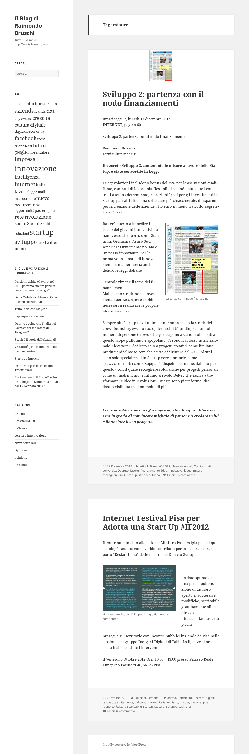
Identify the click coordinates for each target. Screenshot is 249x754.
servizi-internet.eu (119, 153)
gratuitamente (123, 702)
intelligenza (27, 177)
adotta (171, 698)
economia (36, 131)
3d (17, 103)
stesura (159, 707)
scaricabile (134, 707)
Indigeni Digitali (152, 641)
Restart (121, 707)
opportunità (24, 210)
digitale (38, 125)
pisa (51, 210)
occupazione (28, 205)
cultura (22, 125)
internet (25, 184)
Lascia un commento (181, 475)
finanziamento (150, 470)
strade (142, 475)
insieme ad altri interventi (136, 647)
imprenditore (38, 152)
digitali (21, 131)
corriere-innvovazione (30, 436)
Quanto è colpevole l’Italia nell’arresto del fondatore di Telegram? (36, 327)
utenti (20, 248)
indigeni (140, 702)
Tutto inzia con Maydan (31, 309)
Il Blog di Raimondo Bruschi (28, 25)
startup (42, 232)
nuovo (42, 198)
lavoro (21, 191)
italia (40, 185)
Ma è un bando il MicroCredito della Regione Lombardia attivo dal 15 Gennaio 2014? (36, 381)
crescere (26, 119)
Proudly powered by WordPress (124, 744)
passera (41, 210)
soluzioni (22, 233)
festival (107, 702)
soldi (47, 223)
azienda (25, 110)
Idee (164, 470)
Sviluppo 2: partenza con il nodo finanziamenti (153, 98)
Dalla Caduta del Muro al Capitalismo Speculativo (36, 299)
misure (198, 470)
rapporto (109, 707)
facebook (25, 138)
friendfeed (23, 146)
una (188, 707)
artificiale (40, 103)
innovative (176, 470)
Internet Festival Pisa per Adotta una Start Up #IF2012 (156, 522)
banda (40, 111)
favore (134, 470)
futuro (40, 145)
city (17, 118)
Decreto (123, 470)
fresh (41, 139)
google (21, 152)
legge (32, 191)
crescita (41, 118)
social (21, 223)
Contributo (185, 698)
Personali (21, 465)
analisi (24, 103)
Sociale (34, 223)
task (41, 242)
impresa (25, 159)
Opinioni (21, 450)
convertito (109, 470)
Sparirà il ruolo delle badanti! (35, 339)
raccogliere (110, 475)
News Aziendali (25, 443)
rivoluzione (38, 216)
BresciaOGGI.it (25, 421)
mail (41, 191)
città (50, 111)
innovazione (36, 168)
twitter (51, 242)
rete (19, 216)
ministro (172, 702)
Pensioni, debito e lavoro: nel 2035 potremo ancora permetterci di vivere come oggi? (35, 285)
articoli (20, 414)
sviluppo (26, 242)
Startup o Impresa (27, 358)
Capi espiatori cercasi (29, 316)
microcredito (25, 198)
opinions (21, 457)
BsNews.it (21, 428)
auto (53, 103)
